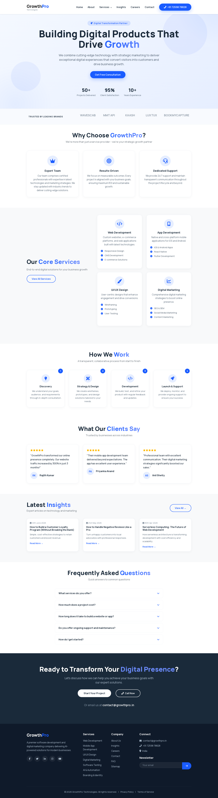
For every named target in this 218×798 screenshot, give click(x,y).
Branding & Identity (93, 775)
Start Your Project (94, 693)
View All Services (41, 278)
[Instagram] (52, 759)
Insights (121, 7)
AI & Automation (91, 770)
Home (79, 7)
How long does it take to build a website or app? (86, 616)
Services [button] (104, 7)
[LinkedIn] (45, 759)
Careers (135, 7)
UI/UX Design (89, 754)
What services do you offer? (75, 593)
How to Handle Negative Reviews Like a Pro (108, 528)
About (91, 7)
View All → (180, 508)
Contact (149, 7)
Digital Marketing (91, 759)
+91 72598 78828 (177, 7)
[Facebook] (30, 759)
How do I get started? (71, 639)
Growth (38, 7)
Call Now (130, 693)
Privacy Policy (127, 791)
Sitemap (115, 766)
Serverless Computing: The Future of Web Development (164, 528)
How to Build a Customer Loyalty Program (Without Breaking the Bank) (52, 528)
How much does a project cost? (77, 604)
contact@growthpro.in (118, 705)
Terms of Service (145, 791)
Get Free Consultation (108, 74)
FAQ (113, 761)
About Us (116, 740)
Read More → (36, 543)
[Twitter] (37, 759)
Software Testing (92, 765)
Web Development (92, 740)
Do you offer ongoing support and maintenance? (87, 628)
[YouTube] (60, 759)
